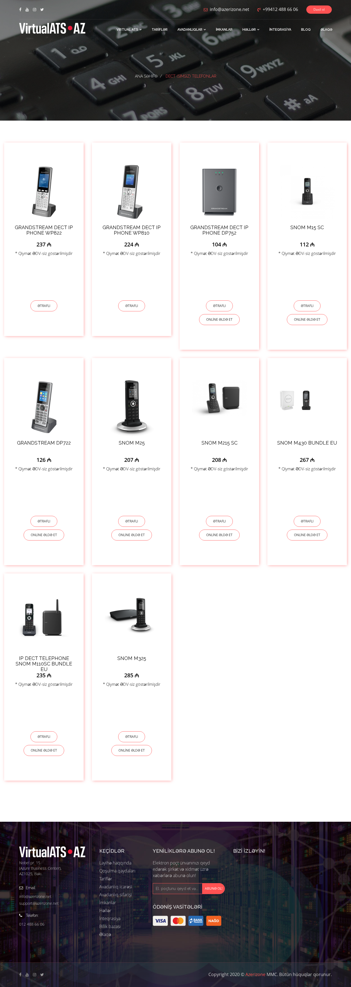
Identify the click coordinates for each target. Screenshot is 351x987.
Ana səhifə (146, 76)
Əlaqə (326, 30)
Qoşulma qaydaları (117, 871)
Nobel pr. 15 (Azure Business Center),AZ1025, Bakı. (40, 868)
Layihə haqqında (115, 863)
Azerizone (255, 974)
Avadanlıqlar (189, 30)
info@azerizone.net (35, 896)
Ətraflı (44, 305)
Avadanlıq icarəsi (115, 887)
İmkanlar (224, 30)
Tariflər (160, 30)
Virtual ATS (127, 30)
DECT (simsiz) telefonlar (191, 76)
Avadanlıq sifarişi (115, 895)
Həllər (249, 30)
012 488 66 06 (31, 924)
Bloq (306, 30)
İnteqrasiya (280, 30)
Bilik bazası (110, 926)
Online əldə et (219, 319)
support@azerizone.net (39, 903)
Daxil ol (319, 9)
